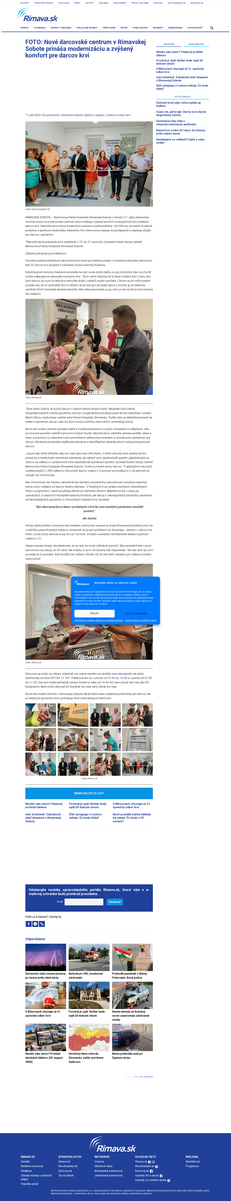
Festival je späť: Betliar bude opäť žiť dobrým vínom (88, 805)
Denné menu (175, 27)
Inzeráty (24, 3)
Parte (77, 3)
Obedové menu (103, 1166)
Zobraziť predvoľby (136, 613)
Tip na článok (66, 1175)
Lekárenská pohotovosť (109, 1175)
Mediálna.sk (196, 3)
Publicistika (140, 27)
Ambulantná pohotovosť (109, 1171)
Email (60, 901)
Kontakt (158, 3)
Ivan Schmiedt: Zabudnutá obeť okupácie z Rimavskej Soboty (43, 818)
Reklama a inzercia (32, 1166)
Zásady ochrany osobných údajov (141, 620)
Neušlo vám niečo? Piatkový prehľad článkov (44, 805)
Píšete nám (109, 27)
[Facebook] (29, 924)
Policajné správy (86, 27)
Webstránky (119, 3)
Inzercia (99, 1161)
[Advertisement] (89, 84)
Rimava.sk (64, 1161)
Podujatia (63, 3)
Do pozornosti (50, 115)
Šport (124, 27)
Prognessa (192, 1166)
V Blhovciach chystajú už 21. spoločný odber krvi (132, 805)
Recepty (89, 3)
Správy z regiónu (61, 27)
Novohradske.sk (176, 3)
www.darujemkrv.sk (123, 673)
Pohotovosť (195, 27)
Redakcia (26, 1171)
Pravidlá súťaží (29, 1184)
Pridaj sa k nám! (140, 3)
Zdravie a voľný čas (117, 115)
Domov (24, 27)
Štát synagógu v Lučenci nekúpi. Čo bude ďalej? (85, 816)
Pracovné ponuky (43, 3)
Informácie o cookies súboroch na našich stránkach (99, 620)
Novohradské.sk (67, 1166)
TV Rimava (39, 27)
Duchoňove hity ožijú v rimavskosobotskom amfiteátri (176, 122)
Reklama (103, 3)
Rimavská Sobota (72, 115)
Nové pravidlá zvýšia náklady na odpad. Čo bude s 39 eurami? (132, 818)
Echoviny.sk (65, 1171)
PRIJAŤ (94, 613)
